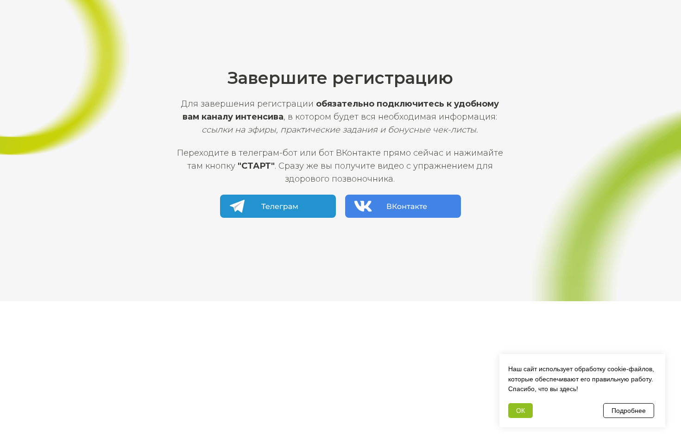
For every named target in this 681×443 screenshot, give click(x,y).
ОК (520, 410)
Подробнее (629, 410)
